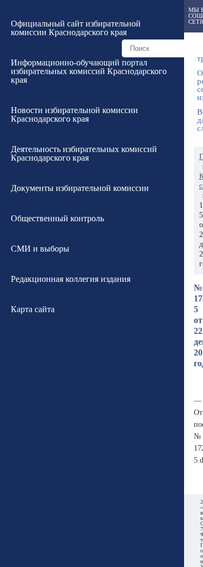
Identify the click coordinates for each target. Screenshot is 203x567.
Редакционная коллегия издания (70, 279)
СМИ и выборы (40, 248)
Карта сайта (33, 309)
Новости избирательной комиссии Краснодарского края (74, 114)
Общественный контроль (57, 218)
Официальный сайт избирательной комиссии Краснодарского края (76, 28)
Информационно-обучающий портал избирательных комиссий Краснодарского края (89, 71)
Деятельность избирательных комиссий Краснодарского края (84, 153)
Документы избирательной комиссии (80, 188)
